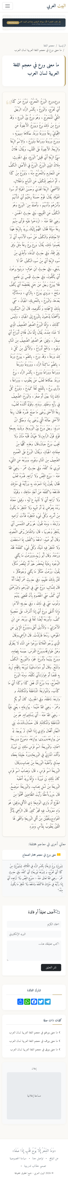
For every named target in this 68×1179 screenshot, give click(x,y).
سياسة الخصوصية (18, 1158)
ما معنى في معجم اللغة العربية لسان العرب (34, 1032)
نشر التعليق (51, 967)
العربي (56, 6)
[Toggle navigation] (7, 6)
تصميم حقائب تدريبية (35, 1166)
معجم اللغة (48, 45)
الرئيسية (62, 45)
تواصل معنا (37, 1158)
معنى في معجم (39, 855)
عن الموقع (54, 1158)
